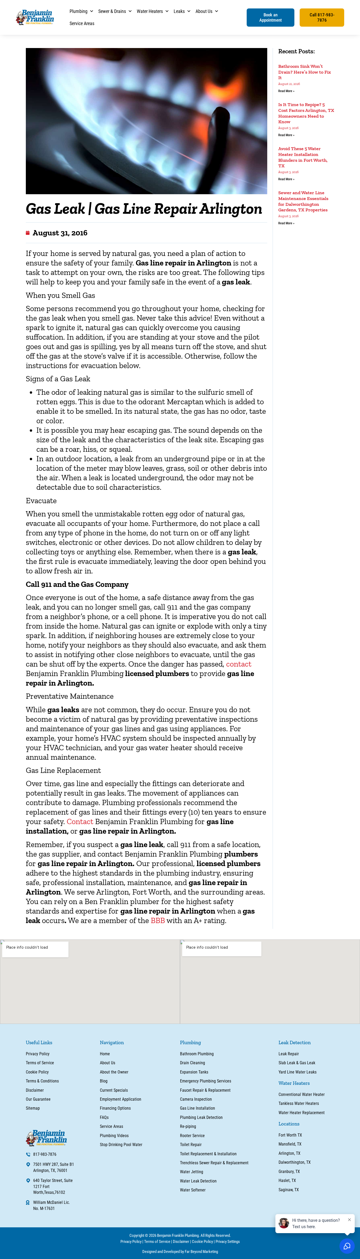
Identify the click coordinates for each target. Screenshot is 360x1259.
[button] (270, 17)
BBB (158, 920)
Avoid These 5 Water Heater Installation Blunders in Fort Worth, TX (303, 157)
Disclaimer (181, 1241)
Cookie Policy (202, 1241)
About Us (204, 11)
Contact (80, 821)
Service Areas (82, 23)
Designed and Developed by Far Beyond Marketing (180, 1251)
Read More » (286, 91)
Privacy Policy (131, 1241)
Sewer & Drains (112, 11)
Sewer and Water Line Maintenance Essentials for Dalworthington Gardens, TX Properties (303, 201)
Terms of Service (157, 1241)
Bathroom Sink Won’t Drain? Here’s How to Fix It (304, 71)
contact (238, 664)
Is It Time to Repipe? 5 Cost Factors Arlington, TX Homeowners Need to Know (306, 113)
